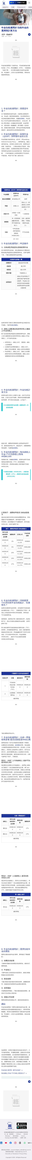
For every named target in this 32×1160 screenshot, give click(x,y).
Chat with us (8, 1153)
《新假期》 (11, 1134)
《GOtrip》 (19, 1134)
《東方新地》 (15, 1136)
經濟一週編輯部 (7, 34)
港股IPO (5, 7)
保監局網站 (14, 325)
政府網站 (22, 118)
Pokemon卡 (21, 7)
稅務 (3, 36)
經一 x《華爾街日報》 (19, 2)
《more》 (23, 1136)
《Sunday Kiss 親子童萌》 (11, 1137)
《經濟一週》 (23, 1137)
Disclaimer (15, 1153)
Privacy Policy (23, 1153)
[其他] (29, 34)
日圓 (12, 7)
